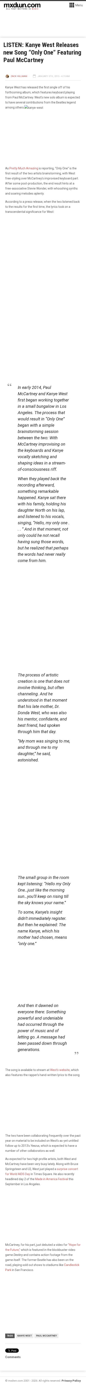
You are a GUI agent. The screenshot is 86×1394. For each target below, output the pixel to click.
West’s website (60, 1070)
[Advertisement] (44, 795)
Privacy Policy (71, 1380)
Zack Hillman (19, 76)
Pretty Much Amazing (23, 168)
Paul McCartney (46, 1335)
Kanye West (24, 1335)
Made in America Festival (51, 1179)
